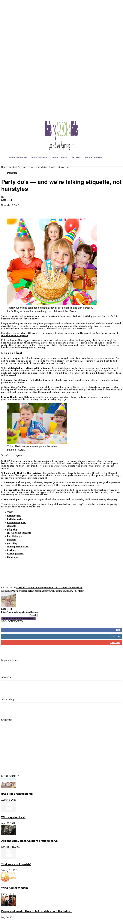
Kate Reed (6, 200)
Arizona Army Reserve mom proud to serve (29, 841)
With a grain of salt (13, 817)
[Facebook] (6, 210)
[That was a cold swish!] (8, 858)
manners (11, 539)
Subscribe (115, 642)
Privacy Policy (16, 672)
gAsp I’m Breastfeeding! (17, 794)
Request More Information (23, 714)
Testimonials (15, 707)
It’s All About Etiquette (14, 335)
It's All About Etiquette (19, 532)
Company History (18, 687)
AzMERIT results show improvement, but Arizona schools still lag (49, 587)
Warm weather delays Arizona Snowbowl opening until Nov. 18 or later (48, 590)
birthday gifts (14, 515)
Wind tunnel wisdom (14, 888)
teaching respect (15, 553)
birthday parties (15, 519)
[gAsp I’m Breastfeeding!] (8, 787)
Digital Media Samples (21, 712)
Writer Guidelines (18, 692)
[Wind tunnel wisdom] (8, 881)
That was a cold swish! (16, 864)
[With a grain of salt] (8, 811)
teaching (11, 550)
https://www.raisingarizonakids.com (19, 612)
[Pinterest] (28, 210)
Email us (12, 735)
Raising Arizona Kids (18, 546)
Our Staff (14, 685)
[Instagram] (12, 756)
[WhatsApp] (39, 210)
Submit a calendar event (22, 694)
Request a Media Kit (20, 709)
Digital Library (17, 670)
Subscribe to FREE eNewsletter (26, 667)
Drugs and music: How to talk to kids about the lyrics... (36, 911)
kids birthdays (14, 536)
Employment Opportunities (24, 690)
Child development (16, 522)
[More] (49, 210)
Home (4, 167)
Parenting (12, 167)
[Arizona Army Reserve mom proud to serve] (8, 834)
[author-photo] (8, 606)
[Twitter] (17, 210)
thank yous (12, 557)
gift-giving (12, 529)
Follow (116, 636)
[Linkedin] (19, 756)
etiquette (11, 525)
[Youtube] (12, 763)
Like (118, 630)
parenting (12, 543)
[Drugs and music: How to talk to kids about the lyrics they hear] (8, 905)
